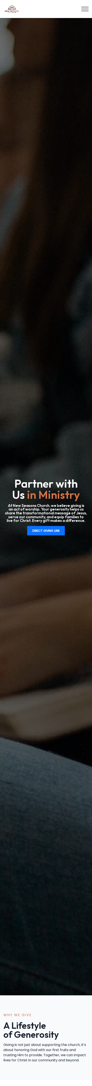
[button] (85, 9)
